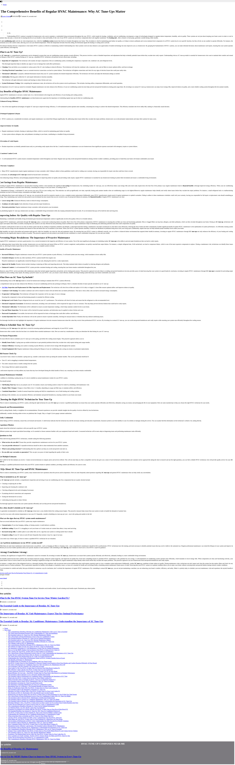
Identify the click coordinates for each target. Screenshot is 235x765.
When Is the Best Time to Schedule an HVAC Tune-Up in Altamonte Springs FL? (32, 679)
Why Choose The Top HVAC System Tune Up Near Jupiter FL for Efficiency (30, 651)
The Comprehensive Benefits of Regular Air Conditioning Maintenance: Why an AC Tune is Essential (37, 631)
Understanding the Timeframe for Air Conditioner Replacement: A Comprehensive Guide (34, 714)
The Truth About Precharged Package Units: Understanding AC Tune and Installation (33, 633)
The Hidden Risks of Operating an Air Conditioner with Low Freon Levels (30, 661)
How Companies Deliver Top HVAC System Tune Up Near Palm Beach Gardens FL (33, 724)
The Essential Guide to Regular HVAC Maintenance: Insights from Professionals (31, 698)
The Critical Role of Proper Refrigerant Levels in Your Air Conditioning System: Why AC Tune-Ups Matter (39, 696)
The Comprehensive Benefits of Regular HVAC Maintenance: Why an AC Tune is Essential (35, 729)
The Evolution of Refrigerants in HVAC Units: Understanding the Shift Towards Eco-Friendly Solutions (38, 721)
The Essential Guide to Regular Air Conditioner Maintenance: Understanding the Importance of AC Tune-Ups (40, 701)
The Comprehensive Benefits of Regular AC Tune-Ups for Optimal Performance (31, 706)
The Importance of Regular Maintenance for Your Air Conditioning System (29, 684)
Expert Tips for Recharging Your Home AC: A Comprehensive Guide (28, 737)
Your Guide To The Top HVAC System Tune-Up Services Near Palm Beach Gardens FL (34, 668)
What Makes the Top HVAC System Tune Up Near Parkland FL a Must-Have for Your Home (35, 719)
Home (5, 4)
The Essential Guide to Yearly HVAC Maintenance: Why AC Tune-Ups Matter (31, 681)
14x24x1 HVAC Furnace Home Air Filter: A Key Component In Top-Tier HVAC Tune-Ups (35, 717)
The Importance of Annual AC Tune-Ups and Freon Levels (25, 683)
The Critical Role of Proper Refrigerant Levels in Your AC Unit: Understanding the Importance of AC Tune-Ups (40, 653)
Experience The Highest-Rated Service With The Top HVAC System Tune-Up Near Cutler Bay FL (37, 734)
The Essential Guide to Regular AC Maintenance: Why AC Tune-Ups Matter (30, 722)
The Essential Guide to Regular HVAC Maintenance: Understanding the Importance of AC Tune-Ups (37, 727)
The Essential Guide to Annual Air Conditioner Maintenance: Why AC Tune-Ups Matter (33, 699)
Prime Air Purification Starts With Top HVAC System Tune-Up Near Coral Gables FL (33, 688)
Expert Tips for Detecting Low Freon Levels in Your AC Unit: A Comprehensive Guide (33, 704)
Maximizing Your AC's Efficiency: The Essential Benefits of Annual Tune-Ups (31, 686)
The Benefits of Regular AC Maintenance (20, 660)
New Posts (7, 630)
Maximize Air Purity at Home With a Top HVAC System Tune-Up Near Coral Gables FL (34, 691)
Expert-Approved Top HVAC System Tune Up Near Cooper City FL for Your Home (32, 671)
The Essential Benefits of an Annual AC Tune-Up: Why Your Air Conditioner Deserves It (34, 711)
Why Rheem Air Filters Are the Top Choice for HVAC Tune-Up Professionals (30, 646)
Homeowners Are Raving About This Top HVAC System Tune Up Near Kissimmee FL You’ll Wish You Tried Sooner (42, 694)
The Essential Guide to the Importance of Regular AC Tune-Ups (26, 689)
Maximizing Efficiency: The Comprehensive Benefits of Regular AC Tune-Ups (31, 641)
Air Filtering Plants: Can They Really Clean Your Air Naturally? (26, 707)
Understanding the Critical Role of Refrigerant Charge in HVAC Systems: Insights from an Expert (36, 658)
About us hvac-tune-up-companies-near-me (53, 762)
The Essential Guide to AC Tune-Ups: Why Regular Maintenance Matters (29, 635)
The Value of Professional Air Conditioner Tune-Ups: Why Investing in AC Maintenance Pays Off (36, 664)
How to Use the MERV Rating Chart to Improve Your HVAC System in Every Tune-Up (33, 650)
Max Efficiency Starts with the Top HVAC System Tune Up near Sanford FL (30, 669)
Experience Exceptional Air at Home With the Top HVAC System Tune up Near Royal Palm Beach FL (38, 709)
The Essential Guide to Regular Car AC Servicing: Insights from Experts (29, 674)
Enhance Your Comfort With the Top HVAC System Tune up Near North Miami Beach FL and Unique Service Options (43, 731)
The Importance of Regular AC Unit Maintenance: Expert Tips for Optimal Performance (33, 648)
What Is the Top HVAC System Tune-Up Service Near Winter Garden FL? (30, 678)
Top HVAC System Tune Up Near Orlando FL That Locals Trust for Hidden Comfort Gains (35, 712)
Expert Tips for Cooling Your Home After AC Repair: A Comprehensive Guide (31, 655)
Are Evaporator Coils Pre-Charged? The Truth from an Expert (26, 666)
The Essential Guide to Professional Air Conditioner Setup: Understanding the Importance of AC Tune (37, 676)
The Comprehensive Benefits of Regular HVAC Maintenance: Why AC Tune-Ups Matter (34, 645)
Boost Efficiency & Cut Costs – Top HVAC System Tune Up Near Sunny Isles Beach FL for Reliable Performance (41, 673)
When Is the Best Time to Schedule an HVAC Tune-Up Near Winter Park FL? (31, 716)
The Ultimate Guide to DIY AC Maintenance (21, 643)
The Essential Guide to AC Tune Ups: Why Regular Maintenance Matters (29, 640)
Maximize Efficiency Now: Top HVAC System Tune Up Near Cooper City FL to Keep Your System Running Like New (43, 702)
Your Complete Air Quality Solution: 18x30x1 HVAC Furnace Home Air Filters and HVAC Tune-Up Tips (39, 736)
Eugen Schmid (6, 16)
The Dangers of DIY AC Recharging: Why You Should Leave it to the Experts (31, 693)
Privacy (43, 763)
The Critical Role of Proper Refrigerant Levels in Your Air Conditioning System (31, 636)
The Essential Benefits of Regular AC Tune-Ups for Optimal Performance (29, 638)
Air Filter (5, 287)
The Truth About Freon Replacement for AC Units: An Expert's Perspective (30, 656)
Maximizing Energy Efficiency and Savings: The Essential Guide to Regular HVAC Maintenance (36, 726)
